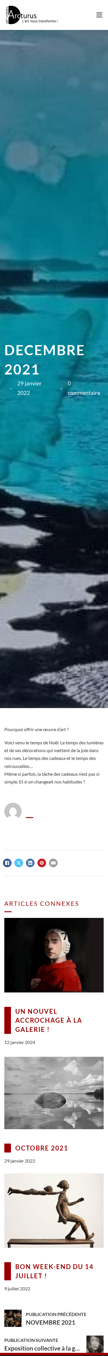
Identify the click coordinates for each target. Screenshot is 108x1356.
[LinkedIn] (30, 863)
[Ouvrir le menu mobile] (99, 15)
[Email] (53, 863)
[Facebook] (7, 863)
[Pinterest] (41, 863)
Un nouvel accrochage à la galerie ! (48, 1020)
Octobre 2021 (41, 1148)
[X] (18, 863)
